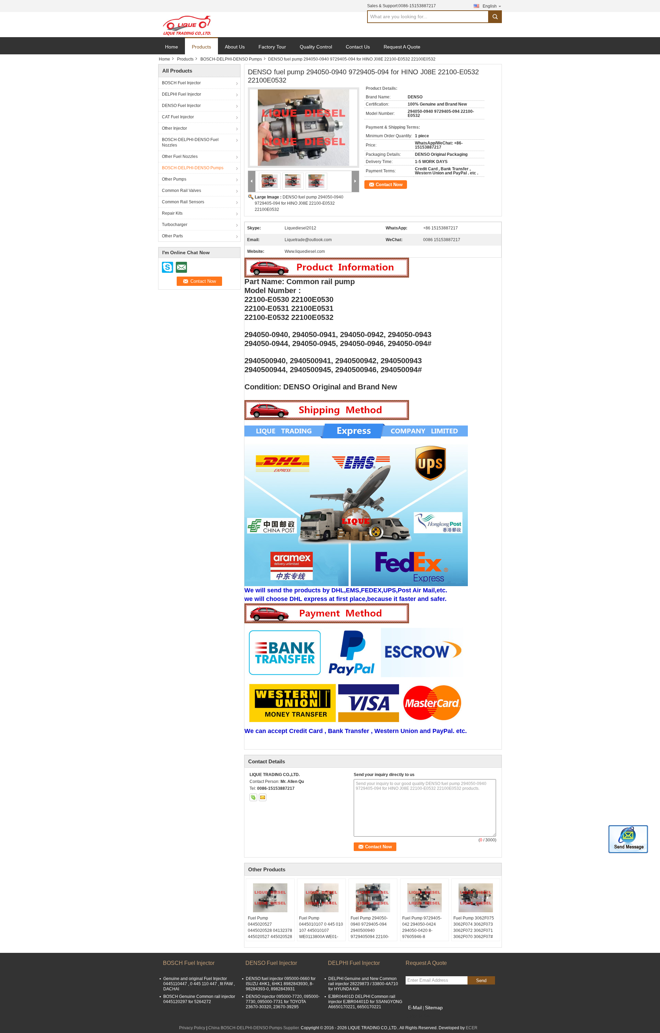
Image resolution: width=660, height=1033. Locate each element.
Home (171, 47)
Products (201, 47)
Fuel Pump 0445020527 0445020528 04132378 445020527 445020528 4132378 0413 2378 (270, 930)
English (490, 6)
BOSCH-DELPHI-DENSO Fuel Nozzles (190, 142)
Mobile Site (420, 1016)
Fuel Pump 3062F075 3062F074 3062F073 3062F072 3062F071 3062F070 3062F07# (473, 927)
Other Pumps (174, 179)
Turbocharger (174, 224)
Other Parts (172, 236)
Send (481, 980)
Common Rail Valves (181, 190)
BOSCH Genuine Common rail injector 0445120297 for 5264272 (199, 999)
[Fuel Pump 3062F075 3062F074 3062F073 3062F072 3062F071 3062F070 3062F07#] (476, 898)
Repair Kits (172, 213)
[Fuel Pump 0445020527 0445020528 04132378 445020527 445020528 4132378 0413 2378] (270, 898)
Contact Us (358, 47)
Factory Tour (272, 47)
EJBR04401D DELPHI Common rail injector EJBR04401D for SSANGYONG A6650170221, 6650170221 (365, 1001)
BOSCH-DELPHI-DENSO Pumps (231, 59)
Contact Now (389, 184)
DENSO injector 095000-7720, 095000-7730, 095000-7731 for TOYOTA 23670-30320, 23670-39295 (283, 1001)
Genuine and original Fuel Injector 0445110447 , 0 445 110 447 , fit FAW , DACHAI (199, 983)
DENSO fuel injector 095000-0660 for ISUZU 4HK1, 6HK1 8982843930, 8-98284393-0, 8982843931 (281, 983)
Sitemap (434, 1007)
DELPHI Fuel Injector (181, 94)
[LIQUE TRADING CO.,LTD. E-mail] (262, 797)
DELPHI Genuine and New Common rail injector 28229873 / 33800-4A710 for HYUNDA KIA (363, 983)
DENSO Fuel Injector (181, 105)
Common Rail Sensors (183, 202)
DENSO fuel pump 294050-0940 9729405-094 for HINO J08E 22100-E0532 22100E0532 (299, 203)
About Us (235, 47)
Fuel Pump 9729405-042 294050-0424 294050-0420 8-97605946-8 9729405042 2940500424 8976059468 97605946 (424, 937)
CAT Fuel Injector (178, 117)
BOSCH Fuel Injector (181, 82)
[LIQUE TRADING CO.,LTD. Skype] (253, 797)
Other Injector (174, 128)
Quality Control (316, 47)
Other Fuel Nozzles (180, 156)
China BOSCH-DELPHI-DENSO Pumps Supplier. (254, 1027)
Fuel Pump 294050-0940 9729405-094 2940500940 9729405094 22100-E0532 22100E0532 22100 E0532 (370, 933)
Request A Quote (402, 47)
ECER (471, 1027)
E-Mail (415, 1007)
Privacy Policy (192, 1027)
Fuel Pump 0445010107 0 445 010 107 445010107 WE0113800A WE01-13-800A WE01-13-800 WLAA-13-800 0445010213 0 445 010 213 (321, 940)
